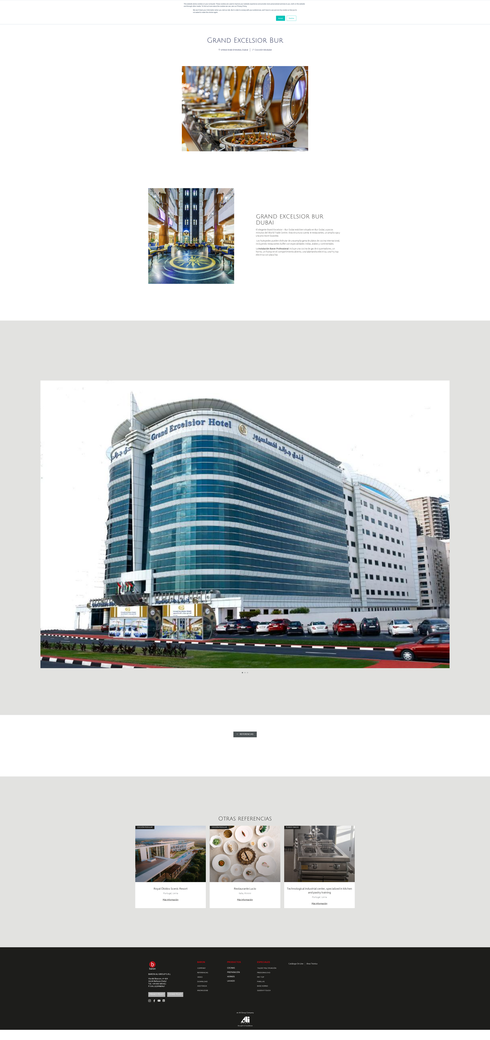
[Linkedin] (163, 1000)
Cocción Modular (263, 49)
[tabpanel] (245, 524)
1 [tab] (242, 672)
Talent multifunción (266, 968)
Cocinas (231, 968)
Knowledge (202, 990)
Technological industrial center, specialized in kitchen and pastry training (319, 891)
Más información (170, 900)
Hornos (231, 976)
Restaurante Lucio (245, 889)
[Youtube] (159, 1000)
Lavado (231, 981)
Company (201, 968)
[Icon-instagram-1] (149, 1000)
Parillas (261, 981)
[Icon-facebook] (154, 1000)
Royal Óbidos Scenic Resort (170, 889)
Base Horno (262, 986)
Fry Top (260, 977)
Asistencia (202, 986)
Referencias (202, 972)
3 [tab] (247, 672)
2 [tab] (245, 672)
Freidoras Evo (263, 972)
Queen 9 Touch (264, 990)
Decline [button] (291, 18)
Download (202, 981)
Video (200, 977)
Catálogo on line (296, 964)
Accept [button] (280, 18)
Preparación (233, 972)
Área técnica (312, 964)
